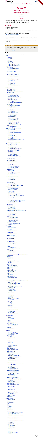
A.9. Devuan (8, 405)
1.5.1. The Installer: (13, 79)
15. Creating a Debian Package (10, 383)
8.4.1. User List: (12, 199)
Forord (7, 55)
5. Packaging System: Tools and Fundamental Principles (13, 128)
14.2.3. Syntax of (11, 354)
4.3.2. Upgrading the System (12, 127)
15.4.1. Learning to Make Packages (13, 392)
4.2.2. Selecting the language (12, 110)
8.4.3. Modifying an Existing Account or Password (14, 201)
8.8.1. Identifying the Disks (11, 207)
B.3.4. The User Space (11, 423)
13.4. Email (8, 340)
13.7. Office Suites (9, 347)
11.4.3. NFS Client (10, 297)
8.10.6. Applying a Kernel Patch (12, 221)
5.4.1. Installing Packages (11, 137)
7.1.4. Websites (10, 180)
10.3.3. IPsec (10, 262)
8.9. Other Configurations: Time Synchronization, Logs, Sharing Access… (16, 210)
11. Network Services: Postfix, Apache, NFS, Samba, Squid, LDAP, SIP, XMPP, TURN (17, 280)
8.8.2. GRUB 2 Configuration (12, 208)
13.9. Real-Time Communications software (12, 349)
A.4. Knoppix (8, 401)
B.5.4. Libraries (10, 433)
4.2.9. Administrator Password (12, 116)
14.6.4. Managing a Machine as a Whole (13, 373)
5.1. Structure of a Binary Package (11, 129)
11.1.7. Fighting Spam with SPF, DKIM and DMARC (15, 286)
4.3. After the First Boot (10, 125)
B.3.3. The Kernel (10, 422)
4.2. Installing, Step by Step (10, 109)
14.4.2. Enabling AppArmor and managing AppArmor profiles (16, 363)
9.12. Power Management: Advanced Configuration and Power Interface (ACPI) (17, 254)
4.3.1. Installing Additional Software (12, 126)
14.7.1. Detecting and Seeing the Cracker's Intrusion (15, 378)
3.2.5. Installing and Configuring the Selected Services (15, 102)
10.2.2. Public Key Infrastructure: (13, 258)
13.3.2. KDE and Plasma (11, 337)
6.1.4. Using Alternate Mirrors (12, 147)
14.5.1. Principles (10, 366)
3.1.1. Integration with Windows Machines (13, 95)
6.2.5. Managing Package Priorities (12, 154)
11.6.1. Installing (10, 302)
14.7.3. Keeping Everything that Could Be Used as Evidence (16, 379)
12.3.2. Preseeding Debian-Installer (13, 325)
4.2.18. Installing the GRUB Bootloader (13, 123)
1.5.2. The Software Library (11, 80)
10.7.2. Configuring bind (11, 272)
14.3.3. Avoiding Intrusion (11, 359)
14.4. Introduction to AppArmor (11, 362)
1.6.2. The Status (11, 83)
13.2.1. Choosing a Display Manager (13, 332)
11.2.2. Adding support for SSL (12, 290)
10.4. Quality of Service (10, 264)
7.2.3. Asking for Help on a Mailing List (13, 184)
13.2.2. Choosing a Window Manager (13, 333)
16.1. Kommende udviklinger (11, 395)
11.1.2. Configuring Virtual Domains (13, 282)
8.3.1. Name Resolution (11, 197)
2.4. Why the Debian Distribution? (11, 90)
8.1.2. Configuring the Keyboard (12, 189)
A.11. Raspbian (9, 407)
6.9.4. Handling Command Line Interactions (14, 172)
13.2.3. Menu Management (11, 334)
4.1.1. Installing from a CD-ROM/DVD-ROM (14, 105)
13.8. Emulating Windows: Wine (11, 348)
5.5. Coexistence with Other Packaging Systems (13, 142)
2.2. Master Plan (9, 88)
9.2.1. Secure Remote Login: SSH (12, 230)
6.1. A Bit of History (10, 62)
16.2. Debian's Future (10, 396)
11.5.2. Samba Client (11, 300)
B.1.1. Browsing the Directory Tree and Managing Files (15, 412)
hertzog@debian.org (21, 16)
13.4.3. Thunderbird (10, 342)
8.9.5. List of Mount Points (11, 214)
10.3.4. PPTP (10, 263)
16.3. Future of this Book (10, 397)
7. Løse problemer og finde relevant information (12, 176)
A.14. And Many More (10, 409)
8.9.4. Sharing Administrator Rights (12, 213)
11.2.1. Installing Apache (11, 289)
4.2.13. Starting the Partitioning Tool (13, 119)
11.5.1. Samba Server (11, 299)
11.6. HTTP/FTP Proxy (10, 301)
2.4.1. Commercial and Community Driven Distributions (15, 91)
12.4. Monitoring (9, 327)
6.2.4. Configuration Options (12, 153)
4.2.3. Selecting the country (11, 111)
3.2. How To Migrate (9, 98)
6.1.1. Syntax (10, 145)
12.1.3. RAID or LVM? (11, 318)
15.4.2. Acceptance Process (11, 393)
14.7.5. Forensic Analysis (11, 381)
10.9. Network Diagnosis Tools (11, 276)
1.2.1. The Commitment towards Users (13, 72)
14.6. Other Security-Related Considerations (13, 370)
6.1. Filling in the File (12, 144)
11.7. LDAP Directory (9, 305)
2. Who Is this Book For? (10, 58)
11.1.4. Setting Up (12, 284)
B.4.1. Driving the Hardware (11, 425)
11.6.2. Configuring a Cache (12, 303)
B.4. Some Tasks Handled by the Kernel (12, 424)
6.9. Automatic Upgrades (10, 169)
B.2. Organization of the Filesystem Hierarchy (13, 417)
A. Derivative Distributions (9, 398)
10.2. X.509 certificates (10, 257)
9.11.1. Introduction (10, 250)
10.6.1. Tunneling (10, 269)
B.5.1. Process (10, 430)
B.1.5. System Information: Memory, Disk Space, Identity (15, 415)
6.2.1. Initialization (10, 151)
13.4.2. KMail (10, 341)
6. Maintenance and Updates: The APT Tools (12, 143)
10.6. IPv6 (8, 268)
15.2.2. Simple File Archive (11, 389)
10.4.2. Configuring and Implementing (13, 266)
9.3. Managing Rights (10, 232)
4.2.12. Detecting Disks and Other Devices (13, 118)
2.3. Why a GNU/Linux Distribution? (11, 89)
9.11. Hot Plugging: (10, 249)
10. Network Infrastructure (9, 255)
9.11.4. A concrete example (11, 252)
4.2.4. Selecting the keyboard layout (13, 112)
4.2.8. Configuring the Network (12, 115)
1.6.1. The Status (12, 82)
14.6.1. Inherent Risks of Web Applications (13, 371)
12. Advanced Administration (9, 315)
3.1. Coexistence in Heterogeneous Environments (13, 94)
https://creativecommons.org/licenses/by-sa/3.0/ (12, 34)
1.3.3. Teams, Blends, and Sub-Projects (13, 76)
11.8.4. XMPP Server (11, 312)
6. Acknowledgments (9, 61)
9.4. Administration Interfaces (11, 235)
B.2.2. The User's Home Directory (12, 418)
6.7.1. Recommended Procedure (12, 165)
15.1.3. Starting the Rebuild (11, 386)
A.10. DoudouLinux (9, 406)
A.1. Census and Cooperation (11, 399)
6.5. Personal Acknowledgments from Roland (14, 65)
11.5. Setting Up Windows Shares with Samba (13, 298)
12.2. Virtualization (9, 319)
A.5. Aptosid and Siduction (10, 402)
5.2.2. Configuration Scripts (11, 131)
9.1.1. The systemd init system (12, 227)
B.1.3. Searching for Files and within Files (13, 414)
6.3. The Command (11, 158)
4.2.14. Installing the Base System (12, 120)
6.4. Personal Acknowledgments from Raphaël (14, 64)
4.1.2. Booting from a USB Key (12, 106)
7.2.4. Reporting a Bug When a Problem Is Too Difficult (15, 185)
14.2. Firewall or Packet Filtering (11, 352)
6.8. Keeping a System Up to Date (11, 168)
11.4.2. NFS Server (10, 296)
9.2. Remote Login (9, 229)
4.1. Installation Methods (10, 104)
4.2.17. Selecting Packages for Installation (13, 122)
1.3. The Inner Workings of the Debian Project (13, 74)
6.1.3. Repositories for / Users (14, 146)
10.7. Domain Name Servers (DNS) (11, 270)
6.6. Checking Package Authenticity (11, 164)
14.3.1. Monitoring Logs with (13, 357)
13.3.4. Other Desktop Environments (13, 338)
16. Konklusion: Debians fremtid (10, 394)
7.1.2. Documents (11, 178)
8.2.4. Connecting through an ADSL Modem (14, 194)
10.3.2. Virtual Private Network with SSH (13, 261)
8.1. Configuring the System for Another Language (13, 187)
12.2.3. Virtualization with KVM (12, 322)
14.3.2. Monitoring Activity (11, 358)
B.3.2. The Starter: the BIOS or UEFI (13, 421)
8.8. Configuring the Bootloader (11, 206)
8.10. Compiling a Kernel (10, 216)
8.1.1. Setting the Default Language (13, 188)
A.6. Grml (8, 403)
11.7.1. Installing (10, 306)
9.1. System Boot (9, 226)
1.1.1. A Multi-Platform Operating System (13, 68)
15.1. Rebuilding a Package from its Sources (13, 384)
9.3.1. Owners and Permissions (12, 233)
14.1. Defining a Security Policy (11, 351)
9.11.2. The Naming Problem (12, 251)
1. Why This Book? (9, 57)
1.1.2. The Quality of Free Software (12, 69)
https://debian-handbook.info (11, 50)
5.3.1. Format (10, 134)
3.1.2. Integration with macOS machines (13, 96)
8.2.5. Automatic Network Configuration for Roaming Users (16, 195)
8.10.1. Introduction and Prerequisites (13, 217)
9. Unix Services (8, 225)
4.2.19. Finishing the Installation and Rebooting (14, 124)
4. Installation (7, 103)
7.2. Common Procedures (10, 182)
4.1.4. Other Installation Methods (12, 107)
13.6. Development (9, 344)
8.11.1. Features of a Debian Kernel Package (14, 223)
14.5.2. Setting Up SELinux (11, 367)
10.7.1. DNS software (11, 271)
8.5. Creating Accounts (10, 204)
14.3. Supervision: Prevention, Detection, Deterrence (14, 356)
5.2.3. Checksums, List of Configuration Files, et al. (15, 132)
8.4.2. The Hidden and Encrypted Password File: (16, 200)
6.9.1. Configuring (11, 170)
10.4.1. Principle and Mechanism (12, 265)
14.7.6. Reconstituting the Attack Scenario (13, 382)
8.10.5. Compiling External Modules (13, 220)
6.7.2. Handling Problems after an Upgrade (14, 166)
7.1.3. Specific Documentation (12, 179)
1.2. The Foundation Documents (11, 71)
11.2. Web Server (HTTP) (10, 288)
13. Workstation (8, 330)
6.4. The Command (11, 160)
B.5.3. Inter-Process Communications (13, 432)
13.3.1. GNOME (10, 336)
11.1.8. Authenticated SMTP (11, 287)
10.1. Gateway (9, 256)
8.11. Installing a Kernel (10, 222)
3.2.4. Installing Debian (11, 101)
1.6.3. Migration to (11, 84)
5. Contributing (9, 60)
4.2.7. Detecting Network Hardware (12, 114)
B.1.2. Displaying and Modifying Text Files (13, 413)
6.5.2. (10, 162)
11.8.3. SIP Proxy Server (11, 311)
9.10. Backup (8, 246)
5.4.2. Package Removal (11, 138)
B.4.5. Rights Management (11, 428)
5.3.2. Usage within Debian (11, 135)
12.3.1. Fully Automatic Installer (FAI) (13, 324)
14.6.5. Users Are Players (11, 374)
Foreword (7, 56)
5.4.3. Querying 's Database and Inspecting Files (16, 139)
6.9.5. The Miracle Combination (12, 173)
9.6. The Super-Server (11, 241)
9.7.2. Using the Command (12, 243)
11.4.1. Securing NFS (11, 295)
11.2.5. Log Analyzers (11, 292)
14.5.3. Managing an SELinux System (13, 368)
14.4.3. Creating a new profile (12, 364)
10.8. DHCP (8, 273)
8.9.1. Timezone (10, 211)
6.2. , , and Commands (13, 150)
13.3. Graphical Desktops (10, 335)
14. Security (7, 350)
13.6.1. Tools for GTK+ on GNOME (12, 345)
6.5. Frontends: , (12, 161)
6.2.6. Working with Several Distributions (13, 155)
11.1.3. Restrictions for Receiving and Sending (14, 283)
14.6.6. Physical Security (11, 375)
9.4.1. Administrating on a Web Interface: (14, 236)
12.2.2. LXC (9, 321)
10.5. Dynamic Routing (10, 267)
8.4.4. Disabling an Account (11, 202)
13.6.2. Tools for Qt (10, 346)
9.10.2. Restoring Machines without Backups (14, 248)
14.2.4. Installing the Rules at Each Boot (13, 355)
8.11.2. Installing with (11, 224)
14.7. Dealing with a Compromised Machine (13, 377)
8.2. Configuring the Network (11, 191)
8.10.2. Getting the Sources (11, 218)
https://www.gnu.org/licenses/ (9, 43)
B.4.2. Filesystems (10, 426)
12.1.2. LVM (9, 317)
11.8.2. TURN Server (11, 310)
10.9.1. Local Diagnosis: (12, 277)
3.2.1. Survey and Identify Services (12, 99)
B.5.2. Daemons (10, 431)
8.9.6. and (12, 215)
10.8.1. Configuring (10, 274)
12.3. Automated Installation (10, 323)
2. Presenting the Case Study (10, 87)
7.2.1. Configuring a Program (12, 183)
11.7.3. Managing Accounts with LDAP (13, 307)
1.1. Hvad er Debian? (10, 67)
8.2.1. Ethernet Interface (11, 192)
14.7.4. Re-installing (10, 380)
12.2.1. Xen (9, 320)
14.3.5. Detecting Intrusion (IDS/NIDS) (13, 360)
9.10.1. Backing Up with (12, 247)
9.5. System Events (10, 238)
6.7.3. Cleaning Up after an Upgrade (13, 167)
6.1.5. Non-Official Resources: (15, 148)
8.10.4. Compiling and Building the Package (14, 219)
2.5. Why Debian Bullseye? (10, 92)
